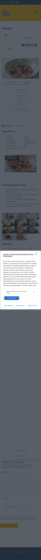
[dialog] (20, 280)
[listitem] (20, 292)
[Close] (37, 255)
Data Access (20, 305)
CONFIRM (11, 298)
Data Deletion (8, 305)
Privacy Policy (32, 305)
